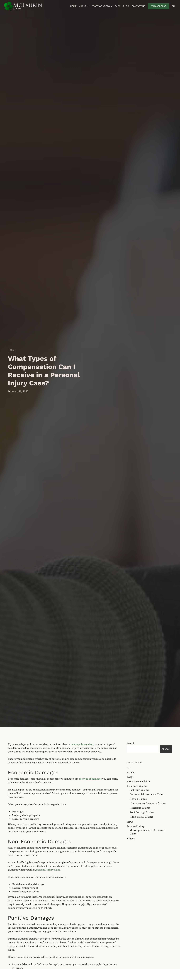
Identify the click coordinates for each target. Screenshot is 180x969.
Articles (131, 772)
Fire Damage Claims (138, 781)
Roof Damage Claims (142, 812)
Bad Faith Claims (139, 790)
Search (131, 743)
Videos (131, 838)
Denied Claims (138, 799)
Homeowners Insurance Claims (148, 803)
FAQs (130, 777)
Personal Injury (136, 826)
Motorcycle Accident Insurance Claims (147, 832)
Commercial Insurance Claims (147, 794)
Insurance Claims (137, 786)
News (130, 821)
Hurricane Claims (140, 808)
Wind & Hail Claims (141, 816)
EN (173, 6)
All (12, 350)
